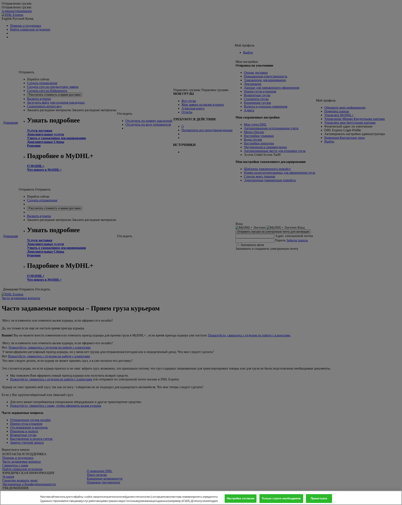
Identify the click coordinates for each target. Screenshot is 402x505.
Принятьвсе (319, 498)
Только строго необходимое (281, 498)
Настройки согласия (240, 498)
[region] (201, 498)
